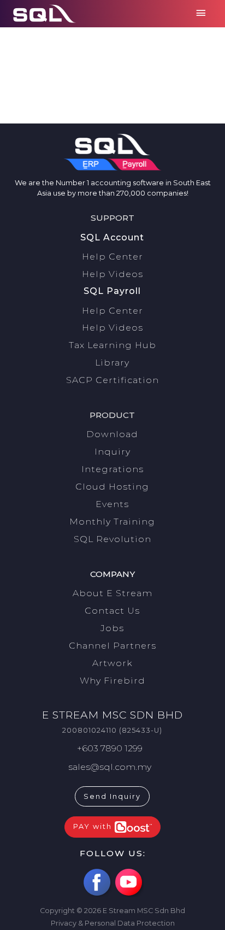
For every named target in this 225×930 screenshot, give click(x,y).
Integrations (112, 469)
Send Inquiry (112, 796)
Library (112, 362)
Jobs (112, 628)
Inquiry (112, 451)
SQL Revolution (112, 539)
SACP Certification (112, 380)
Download (112, 434)
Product (112, 415)
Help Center (112, 256)
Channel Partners (112, 645)
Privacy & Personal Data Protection (113, 923)
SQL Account (112, 237)
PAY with (94, 826)
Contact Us (112, 610)
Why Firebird (112, 680)
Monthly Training (112, 521)
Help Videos (112, 274)
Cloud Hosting (112, 486)
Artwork (112, 663)
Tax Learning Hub (112, 345)
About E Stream (112, 593)
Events (112, 504)
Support (112, 218)
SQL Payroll (112, 291)
